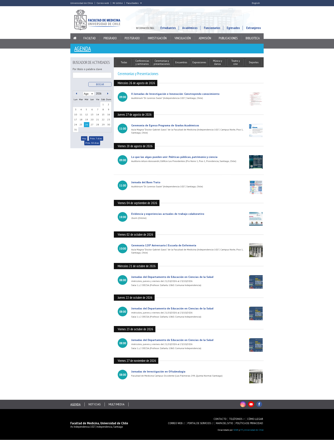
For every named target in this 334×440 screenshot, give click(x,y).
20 (92, 119)
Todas (124, 62)
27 (92, 124)
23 (108, 119)
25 (81, 124)
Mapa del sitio (224, 423)
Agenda (82, 48)
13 (92, 114)
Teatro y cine (235, 62)
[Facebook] (259, 404)
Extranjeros (253, 28)
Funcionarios (212, 28)
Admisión (205, 38)
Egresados (233, 28)
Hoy (84, 138)
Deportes (253, 62)
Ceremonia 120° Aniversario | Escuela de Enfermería (163, 245)
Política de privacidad (249, 423)
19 (86, 119)
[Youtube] (251, 404)
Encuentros (181, 62)
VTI (241, 430)
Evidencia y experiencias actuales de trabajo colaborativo (167, 214)
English (256, 3)
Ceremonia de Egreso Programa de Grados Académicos (165, 125)
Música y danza (217, 62)
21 (97, 119)
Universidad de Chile (81, 3)
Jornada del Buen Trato (145, 182)
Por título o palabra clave (87, 69)
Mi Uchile (118, 3)
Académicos (190, 28)
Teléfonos (235, 419)
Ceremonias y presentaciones (162, 62)
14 (97, 114)
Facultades (132, 3)
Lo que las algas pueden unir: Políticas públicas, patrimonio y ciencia (174, 157)
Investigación (157, 38)
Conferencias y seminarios (142, 62)
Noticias (95, 404)
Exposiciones (199, 62)
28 (97, 124)
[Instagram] (243, 404)
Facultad (90, 38)
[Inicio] (75, 38)
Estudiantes (168, 28)
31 (75, 129)
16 (108, 114)
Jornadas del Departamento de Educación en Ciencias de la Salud (172, 277)
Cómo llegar (255, 419)
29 (103, 124)
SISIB (235, 430)
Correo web (103, 3)
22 (103, 119)
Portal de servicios (199, 423)
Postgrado (132, 38)
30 (108, 124)
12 (86, 114)
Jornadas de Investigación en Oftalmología (158, 371)
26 (86, 124)
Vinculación (183, 38)
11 (81, 114)
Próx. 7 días (96, 138)
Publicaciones (228, 38)
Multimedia (116, 404)
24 (75, 124)
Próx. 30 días (92, 142)
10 (75, 114)
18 (81, 119)
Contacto (220, 419)
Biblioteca (253, 38)
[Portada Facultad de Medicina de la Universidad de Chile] (99, 19)
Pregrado (110, 38)
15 (103, 114)
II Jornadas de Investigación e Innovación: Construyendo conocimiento (175, 94)
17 (75, 119)
